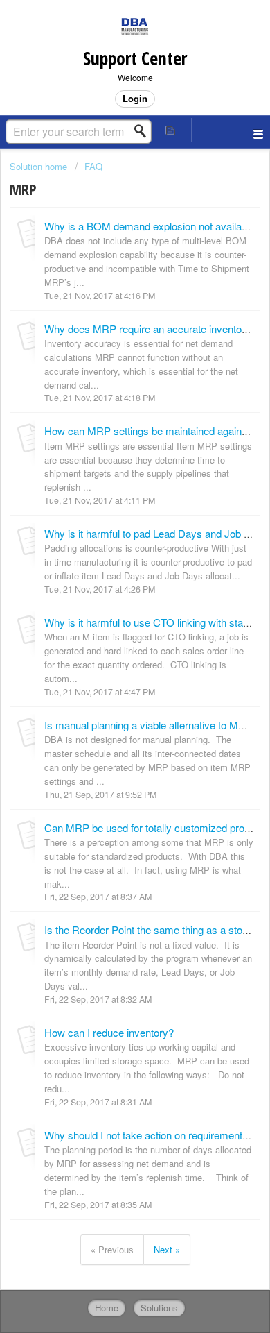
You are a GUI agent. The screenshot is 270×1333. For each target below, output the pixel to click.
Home (106, 1307)
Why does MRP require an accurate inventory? (150, 328)
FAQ (93, 166)
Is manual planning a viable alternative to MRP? (151, 725)
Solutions (159, 1307)
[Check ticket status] (171, 130)
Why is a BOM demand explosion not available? (152, 226)
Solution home (40, 166)
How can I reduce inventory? (109, 1032)
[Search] (144, 131)
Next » (167, 1249)
